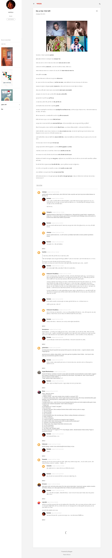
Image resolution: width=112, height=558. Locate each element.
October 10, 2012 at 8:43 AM (57, 381)
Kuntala (49, 198)
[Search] (100, 4)
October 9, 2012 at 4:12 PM (64, 309)
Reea (43, 391)
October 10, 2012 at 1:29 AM (54, 459)
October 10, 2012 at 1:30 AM (58, 465)
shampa (44, 192)
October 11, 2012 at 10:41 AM (58, 490)
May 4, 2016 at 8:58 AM (56, 513)
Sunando (44, 459)
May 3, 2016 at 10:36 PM (53, 502)
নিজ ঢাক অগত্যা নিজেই (6, 40)
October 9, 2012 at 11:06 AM (53, 252)
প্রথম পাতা (3, 44)
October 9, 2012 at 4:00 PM (57, 299)
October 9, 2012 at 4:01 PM (57, 337)
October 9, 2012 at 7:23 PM (59, 371)
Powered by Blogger (66, 551)
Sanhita (44, 252)
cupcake (44, 502)
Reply (43, 248)
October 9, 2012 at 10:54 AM (57, 198)
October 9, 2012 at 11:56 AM (58, 212)
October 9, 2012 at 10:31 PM (52, 391)
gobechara (45, 347)
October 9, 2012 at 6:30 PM (54, 347)
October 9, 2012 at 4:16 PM (57, 319)
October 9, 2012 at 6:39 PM (57, 360)
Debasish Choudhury (52, 273)
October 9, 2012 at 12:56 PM (65, 273)
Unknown (44, 444)
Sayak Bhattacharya (47, 371)
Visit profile (11, 19)
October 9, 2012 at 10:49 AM (53, 192)
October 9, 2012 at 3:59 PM (57, 223)
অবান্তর (39, 4)
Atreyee (44, 484)
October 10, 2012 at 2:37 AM (58, 232)
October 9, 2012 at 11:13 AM (57, 265)
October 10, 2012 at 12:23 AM (54, 444)
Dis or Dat (39, 185)
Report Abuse (66, 554)
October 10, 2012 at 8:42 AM (57, 241)
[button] (97, 11)
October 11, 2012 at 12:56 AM (53, 484)
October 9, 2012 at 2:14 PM (55, 329)
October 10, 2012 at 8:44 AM (57, 449)
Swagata (49, 212)
